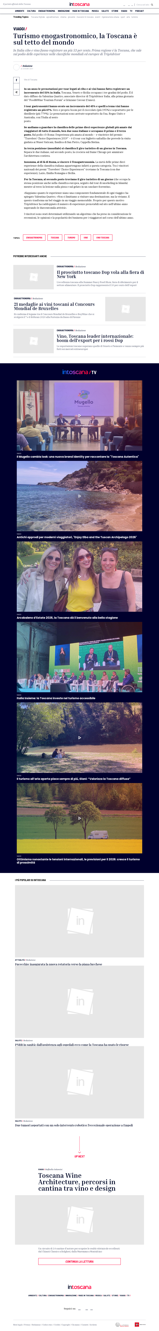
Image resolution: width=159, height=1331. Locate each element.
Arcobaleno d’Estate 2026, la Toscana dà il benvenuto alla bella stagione (67, 618)
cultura (31, 11)
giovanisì (71, 17)
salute (105, 11)
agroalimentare (52, 17)
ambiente (19, 11)
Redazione (27, 66)
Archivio (93, 1325)
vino (86, 237)
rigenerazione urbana (110, 17)
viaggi (124, 11)
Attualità (20, 960)
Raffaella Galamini (53, 1169)
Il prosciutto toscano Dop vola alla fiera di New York (100, 274)
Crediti (57, 1325)
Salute (18, 1040)
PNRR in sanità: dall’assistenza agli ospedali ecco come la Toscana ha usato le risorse (72, 1044)
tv (131, 11)
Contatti (84, 1325)
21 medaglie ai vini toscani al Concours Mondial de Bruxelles (54, 306)
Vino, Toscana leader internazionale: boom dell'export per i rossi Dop (95, 338)
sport (123, 17)
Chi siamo (76, 1325)
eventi (97, 17)
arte (128, 17)
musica (95, 11)
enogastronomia (46, 11)
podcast (139, 11)
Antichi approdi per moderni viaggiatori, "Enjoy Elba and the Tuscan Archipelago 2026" (77, 537)
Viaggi (19, 28)
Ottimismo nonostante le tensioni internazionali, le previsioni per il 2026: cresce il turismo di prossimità (78, 861)
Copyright (66, 1325)
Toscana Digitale (38, 17)
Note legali (17, 1325)
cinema (63, 17)
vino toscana (102, 237)
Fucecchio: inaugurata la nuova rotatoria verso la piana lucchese (58, 964)
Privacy (27, 1325)
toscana (55, 237)
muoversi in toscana (85, 17)
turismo (134, 17)
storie (115, 11)
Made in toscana (80, 11)
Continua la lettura (79, 1261)
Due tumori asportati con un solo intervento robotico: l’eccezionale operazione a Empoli (74, 1125)
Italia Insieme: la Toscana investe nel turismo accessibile (56, 698)
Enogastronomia (65, 266)
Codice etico (47, 1325)
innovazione (64, 11)
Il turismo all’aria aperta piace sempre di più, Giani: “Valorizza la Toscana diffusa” (74, 779)
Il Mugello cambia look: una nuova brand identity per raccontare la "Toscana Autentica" (78, 457)
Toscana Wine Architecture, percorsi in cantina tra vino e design (77, 1181)
